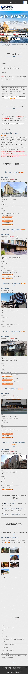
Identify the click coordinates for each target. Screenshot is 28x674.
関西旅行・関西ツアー (6, 44)
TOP (1, 44)
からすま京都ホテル (12, 389)
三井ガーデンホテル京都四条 (12, 331)
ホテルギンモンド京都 (12, 172)
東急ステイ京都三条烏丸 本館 (12, 283)
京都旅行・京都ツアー (14, 44)
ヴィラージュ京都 (9, 503)
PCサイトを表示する (14, 2)
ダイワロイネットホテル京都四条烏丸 (14, 442)
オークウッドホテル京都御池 (12, 229)
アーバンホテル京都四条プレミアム (14, 508)
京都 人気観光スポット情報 (11, 577)
